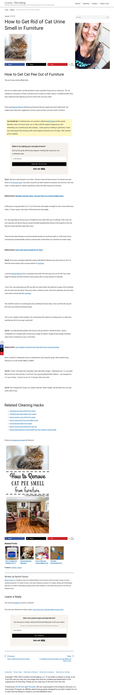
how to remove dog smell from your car (23, 427)
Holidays (94, 3)
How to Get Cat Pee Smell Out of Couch (29, 250)
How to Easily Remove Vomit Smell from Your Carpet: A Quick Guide (33, 430)
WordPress (20, 687)
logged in (17, 603)
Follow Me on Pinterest (30, 672)
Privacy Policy (17, 672)
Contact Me (8, 672)
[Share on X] (2, 350)
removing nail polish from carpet (21, 423)
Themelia (32, 687)
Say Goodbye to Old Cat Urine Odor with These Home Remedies (37, 347)
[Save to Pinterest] (2, 353)
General (19, 567)
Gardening (86, 3)
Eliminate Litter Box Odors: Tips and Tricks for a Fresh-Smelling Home (39, 196)
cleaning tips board (18, 440)
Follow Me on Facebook (46, 672)
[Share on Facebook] (2, 346)
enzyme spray (17, 182)
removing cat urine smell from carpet (22, 411)
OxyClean (41, 263)
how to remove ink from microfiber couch (24, 420)
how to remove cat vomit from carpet (22, 417)
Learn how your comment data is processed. (48, 609)
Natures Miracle (17, 107)
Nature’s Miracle (16, 274)
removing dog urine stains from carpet (23, 414)
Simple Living (104, 3)
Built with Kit (39, 168)
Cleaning (13, 567)
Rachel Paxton (21, 576)
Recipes (77, 3)
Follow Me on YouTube (63, 672)
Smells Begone (50, 121)
